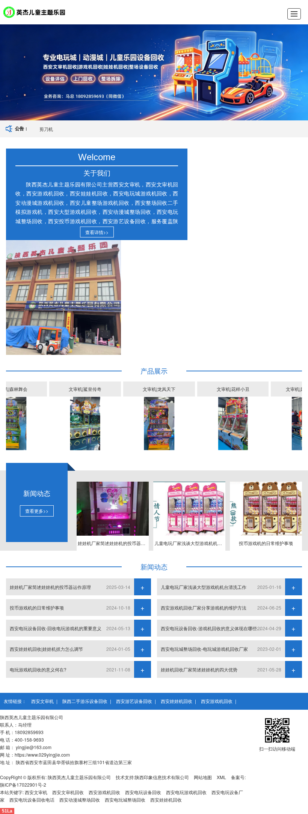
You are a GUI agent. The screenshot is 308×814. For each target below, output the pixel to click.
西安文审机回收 (68, 792)
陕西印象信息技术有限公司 (162, 777)
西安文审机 (42, 701)
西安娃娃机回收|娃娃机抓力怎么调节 (46, 649)
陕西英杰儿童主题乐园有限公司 (79, 777)
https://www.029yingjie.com (42, 754)
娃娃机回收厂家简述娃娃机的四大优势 (199, 669)
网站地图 (203, 777)
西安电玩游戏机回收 (186, 792)
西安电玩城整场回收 (125, 799)
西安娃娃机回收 (176, 701)
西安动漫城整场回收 (79, 799)
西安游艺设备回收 (134, 701)
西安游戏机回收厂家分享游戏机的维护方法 (203, 607)
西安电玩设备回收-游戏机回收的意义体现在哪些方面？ (213, 628)
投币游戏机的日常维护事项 (37, 607)
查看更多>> (36, 511)
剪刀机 (46, 129)
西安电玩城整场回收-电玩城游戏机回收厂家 (204, 649)
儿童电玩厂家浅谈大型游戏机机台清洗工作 (203, 587)
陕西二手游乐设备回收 (84, 701)
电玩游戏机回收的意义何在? (38, 669)
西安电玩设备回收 (143, 792)
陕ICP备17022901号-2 (23, 784)
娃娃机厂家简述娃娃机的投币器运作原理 (50, 587)
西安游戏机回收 (217, 701)
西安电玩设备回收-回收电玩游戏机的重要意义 (55, 628)
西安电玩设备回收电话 (31, 799)
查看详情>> (97, 232)
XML (221, 777)
